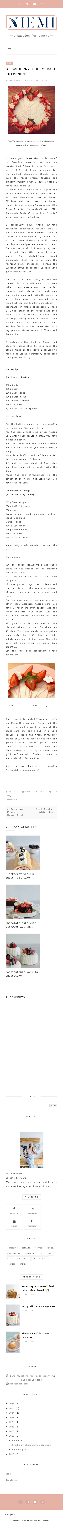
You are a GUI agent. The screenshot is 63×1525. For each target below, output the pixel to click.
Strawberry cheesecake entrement (31, 1445)
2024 (11, 1413)
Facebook (14, 1213)
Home (8, 1474)
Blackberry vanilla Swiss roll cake (20, 876)
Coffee (38, 1248)
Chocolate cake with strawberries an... (21, 925)
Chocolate (12, 1248)
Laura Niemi (16, 80)
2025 (11, 1408)
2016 (11, 1454)
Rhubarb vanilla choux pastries (35, 1335)
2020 (11, 1431)
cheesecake (11, 800)
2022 (11, 1422)
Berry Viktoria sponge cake (38, 1306)
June (14, 1440)
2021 (11, 1427)
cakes (10, 1259)
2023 (11, 1417)
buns (41, 1253)
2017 (11, 1436)
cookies (11, 1264)
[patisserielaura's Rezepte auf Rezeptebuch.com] (17, 1384)
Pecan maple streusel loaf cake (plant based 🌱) (38, 1288)
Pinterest (32, 1226)
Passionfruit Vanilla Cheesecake (22, 974)
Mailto (14, 1226)
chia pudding (40, 1259)
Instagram (32, 1213)
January (16, 1449)
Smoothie (29, 1253)
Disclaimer (12, 1480)
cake (9, 63)
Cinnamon (26, 1248)
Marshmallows (14, 1253)
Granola (50, 1248)
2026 (11, 1404)
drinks (23, 1264)
